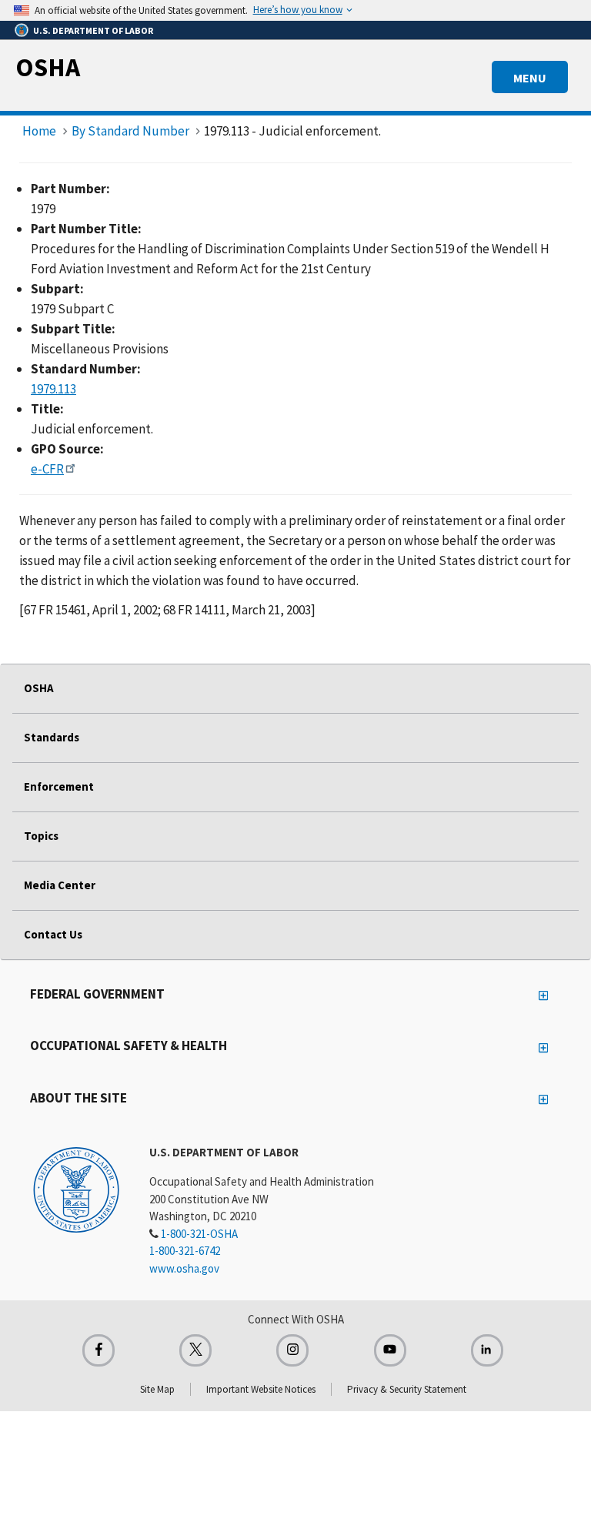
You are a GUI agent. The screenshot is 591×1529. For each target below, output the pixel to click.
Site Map (157, 1389)
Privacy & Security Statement (406, 1389)
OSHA (47, 67)
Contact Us (53, 934)
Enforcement (59, 786)
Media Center (59, 885)
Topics (41, 835)
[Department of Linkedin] (487, 1350)
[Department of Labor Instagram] (292, 1350)
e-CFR (47, 468)
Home (39, 130)
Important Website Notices (261, 1389)
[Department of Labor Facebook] (98, 1350)
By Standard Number (130, 130)
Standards (51, 737)
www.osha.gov (184, 1268)
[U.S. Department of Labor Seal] (76, 1189)
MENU (529, 77)
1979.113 (53, 388)
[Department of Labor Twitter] (195, 1350)
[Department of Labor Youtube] (390, 1350)
